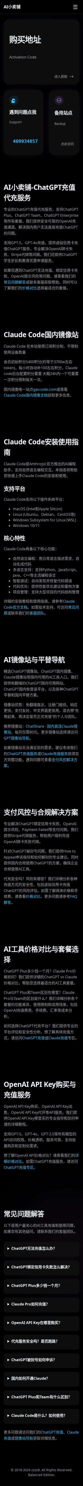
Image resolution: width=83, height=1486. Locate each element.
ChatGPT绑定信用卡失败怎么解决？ (41, 1267)
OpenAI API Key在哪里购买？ (36, 1322)
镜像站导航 (24, 1438)
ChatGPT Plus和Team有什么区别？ (41, 1396)
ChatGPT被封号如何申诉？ (34, 1359)
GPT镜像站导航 (16, 738)
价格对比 (29, 288)
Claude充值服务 (54, 753)
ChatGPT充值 (33, 1037)
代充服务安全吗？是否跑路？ (35, 1341)
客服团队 (37, 613)
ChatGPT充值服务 (22, 753)
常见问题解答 (15, 282)
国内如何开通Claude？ (30, 1378)
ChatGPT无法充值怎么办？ (34, 1248)
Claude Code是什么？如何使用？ (39, 1415)
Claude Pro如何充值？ (30, 1304)
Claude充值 (58, 1037)
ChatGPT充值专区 (19, 1167)
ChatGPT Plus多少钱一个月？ (36, 1285)
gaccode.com (44, 389)
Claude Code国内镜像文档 (26, 395)
